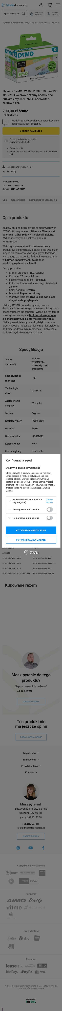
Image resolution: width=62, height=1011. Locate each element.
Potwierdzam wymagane (31, 539)
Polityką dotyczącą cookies (34, 476)
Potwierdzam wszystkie (31, 530)
